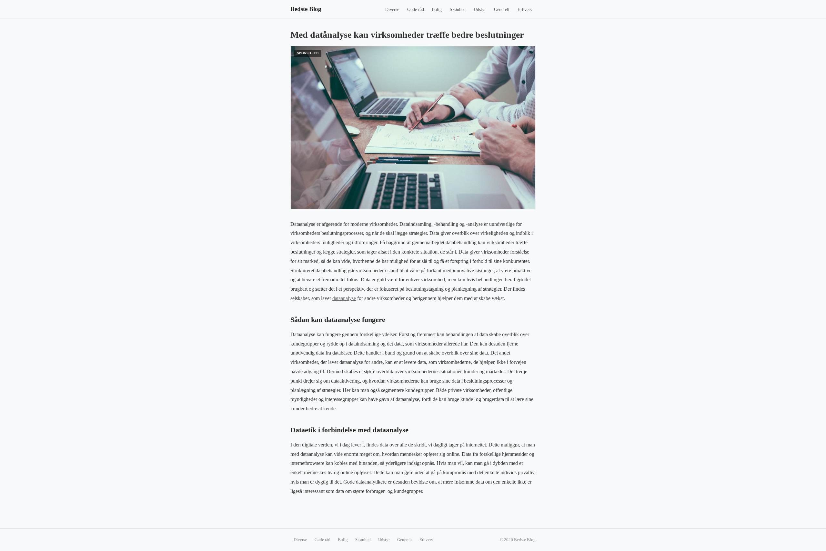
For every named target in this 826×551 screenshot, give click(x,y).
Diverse (392, 9)
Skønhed (458, 9)
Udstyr (480, 9)
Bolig (437, 9)
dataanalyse (344, 298)
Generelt (501, 9)
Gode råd (415, 9)
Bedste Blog (305, 8)
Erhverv (525, 9)
